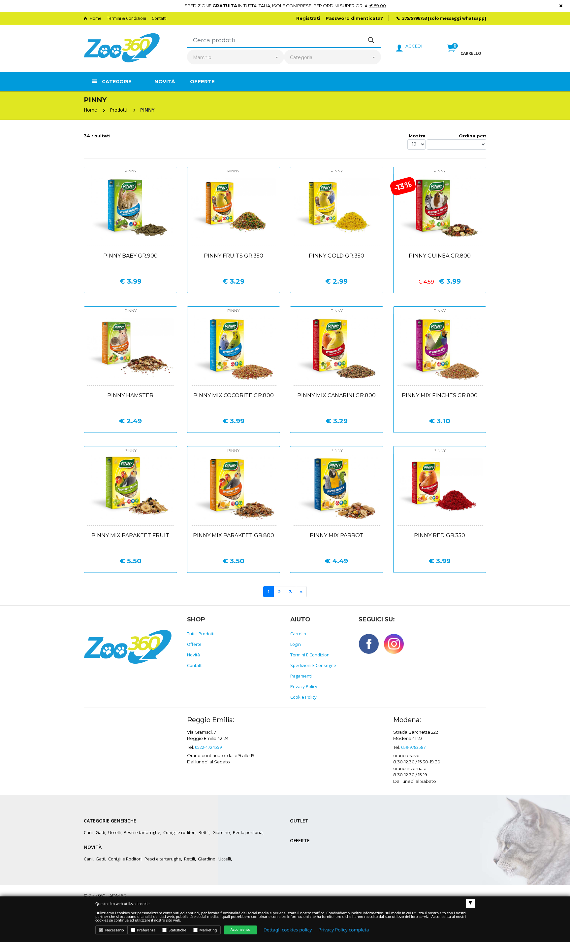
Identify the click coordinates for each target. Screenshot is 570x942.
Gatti (100, 832)
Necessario (114, 930)
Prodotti (118, 110)
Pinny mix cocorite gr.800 (233, 395)
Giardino (221, 832)
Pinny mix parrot (337, 535)
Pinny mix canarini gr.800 (336, 395)
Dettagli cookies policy (288, 930)
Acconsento (240, 929)
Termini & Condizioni (126, 18)
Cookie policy (303, 697)
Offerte (202, 81)
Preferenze (146, 930)
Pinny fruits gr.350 (233, 256)
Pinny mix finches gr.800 (440, 395)
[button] (464, 55)
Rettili (204, 832)
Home (95, 18)
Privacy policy (303, 686)
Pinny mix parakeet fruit (130, 535)
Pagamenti (301, 676)
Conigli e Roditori (125, 859)
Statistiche (177, 930)
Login (295, 644)
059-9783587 (413, 747)
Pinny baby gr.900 (130, 256)
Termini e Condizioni (310, 655)
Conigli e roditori (179, 832)
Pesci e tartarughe (142, 832)
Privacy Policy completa (343, 930)
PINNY (147, 110)
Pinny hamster (130, 395)
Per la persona (248, 832)
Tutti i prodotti (200, 634)
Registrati (308, 18)
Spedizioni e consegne (313, 665)
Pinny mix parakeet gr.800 (233, 535)
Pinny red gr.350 (439, 535)
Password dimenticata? (354, 18)
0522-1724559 (208, 747)
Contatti (159, 18)
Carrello (298, 634)
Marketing (208, 930)
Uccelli (114, 832)
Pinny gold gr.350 (336, 256)
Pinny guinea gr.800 (440, 256)
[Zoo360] (122, 48)
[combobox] (235, 57)
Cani (88, 832)
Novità (164, 81)
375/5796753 (414, 18)
